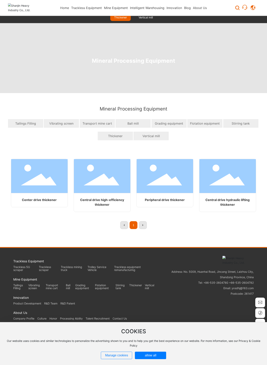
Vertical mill (146, 17)
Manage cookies (116, 355)
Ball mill (133, 123)
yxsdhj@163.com (243, 288)
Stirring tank (241, 123)
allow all (150, 355)
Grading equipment (169, 123)
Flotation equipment (205, 123)
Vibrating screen (61, 123)
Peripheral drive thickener (165, 200)
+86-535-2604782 (241, 282)
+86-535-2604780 (215, 282)
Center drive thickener (39, 200)
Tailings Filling (25, 123)
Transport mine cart (97, 123)
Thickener (120, 17)
